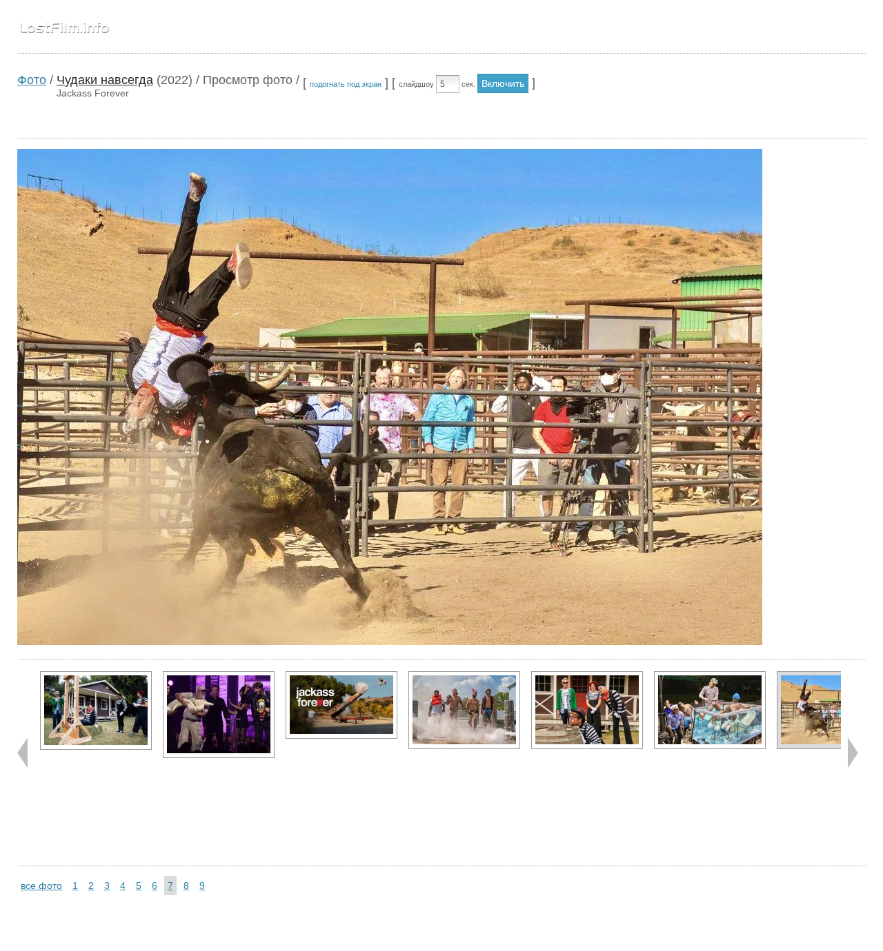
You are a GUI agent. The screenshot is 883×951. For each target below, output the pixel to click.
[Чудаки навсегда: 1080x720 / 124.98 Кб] (587, 710)
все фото (41, 885)
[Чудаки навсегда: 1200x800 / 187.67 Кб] (464, 710)
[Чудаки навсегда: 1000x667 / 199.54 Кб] (96, 710)
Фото (31, 80)
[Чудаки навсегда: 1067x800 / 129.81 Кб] (218, 714)
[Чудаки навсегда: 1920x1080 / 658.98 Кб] (341, 705)
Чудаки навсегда (105, 80)
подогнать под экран (345, 84)
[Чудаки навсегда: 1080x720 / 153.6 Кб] (710, 710)
